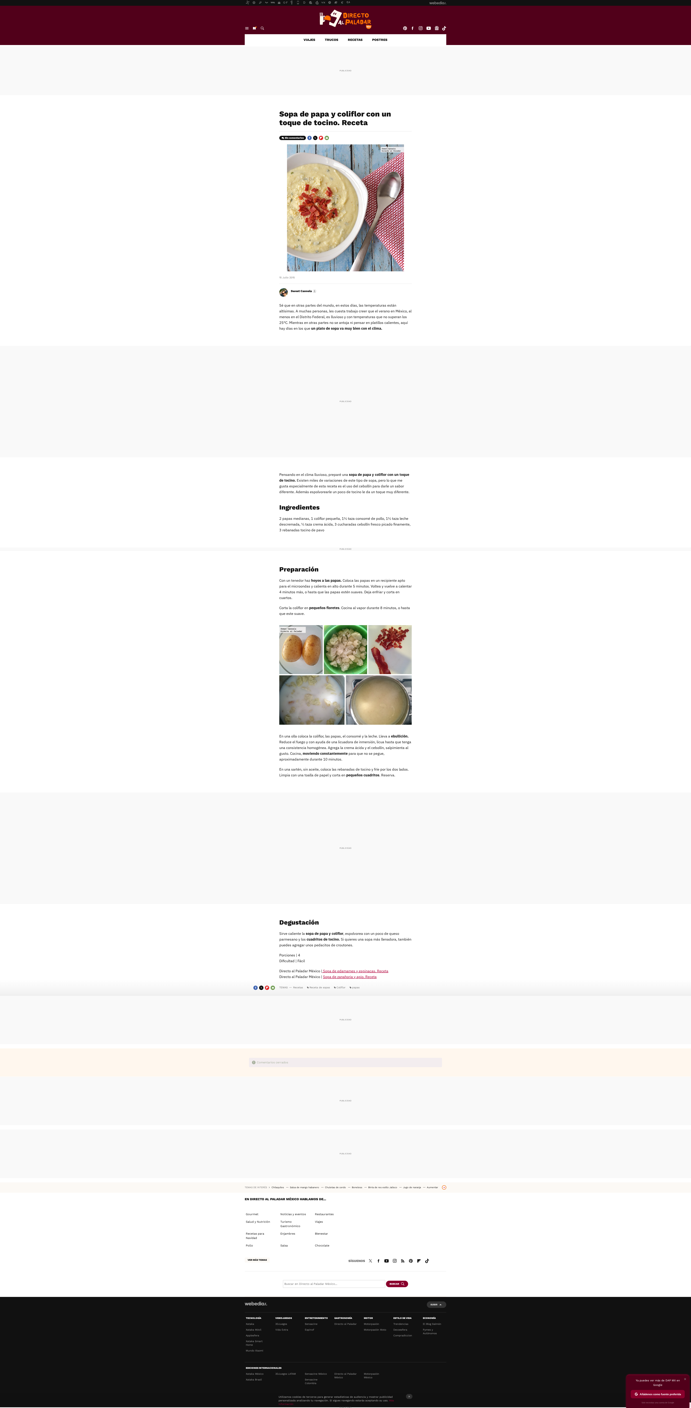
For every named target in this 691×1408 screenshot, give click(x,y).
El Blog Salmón (432, 1323)
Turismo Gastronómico (290, 1224)
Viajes (309, 40)
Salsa (284, 1245)
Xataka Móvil (253, 1329)
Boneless (357, 1187)
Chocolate (322, 1245)
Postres (379, 40)
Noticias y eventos (293, 1214)
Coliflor (341, 987)
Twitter (315, 138)
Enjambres (287, 1233)
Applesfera (252, 1335)
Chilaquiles (278, 1187)
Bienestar (321, 1233)
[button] (303, 291)
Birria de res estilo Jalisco (383, 1187)
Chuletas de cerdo (336, 1187)
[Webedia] (256, 1303)
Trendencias (400, 1323)
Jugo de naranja (412, 1187)
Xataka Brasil (254, 1379)
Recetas (355, 40)
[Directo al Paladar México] (345, 19)
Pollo (249, 1245)
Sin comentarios (294, 137)
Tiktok (444, 28)
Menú (247, 28)
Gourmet (252, 1214)
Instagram (420, 28)
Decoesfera (400, 1329)
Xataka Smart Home (254, 1343)
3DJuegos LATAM (285, 1373)
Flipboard (321, 138)
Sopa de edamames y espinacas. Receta (355, 970)
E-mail (327, 138)
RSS (403, 1260)
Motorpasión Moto (375, 1329)
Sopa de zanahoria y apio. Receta (350, 976)
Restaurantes (324, 1214)
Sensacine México (316, 1373)
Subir (433, 1304)
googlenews (437, 28)
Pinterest (405, 28)
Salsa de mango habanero (305, 1187)
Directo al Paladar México (345, 1375)
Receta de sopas (320, 987)
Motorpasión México (371, 1375)
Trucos (331, 40)
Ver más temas (257, 1260)
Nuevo (254, 28)
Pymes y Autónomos (430, 1331)
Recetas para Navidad (255, 1236)
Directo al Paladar (345, 1323)
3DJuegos (281, 1323)
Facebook (412, 28)
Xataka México (254, 1373)
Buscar (262, 28)
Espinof (309, 1329)
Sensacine (311, 1323)
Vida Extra (281, 1329)
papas (356, 987)
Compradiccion (402, 1335)
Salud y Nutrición (258, 1221)
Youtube (429, 28)
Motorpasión (371, 1323)
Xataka (250, 1323)
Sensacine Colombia (311, 1381)
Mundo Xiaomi (254, 1350)
